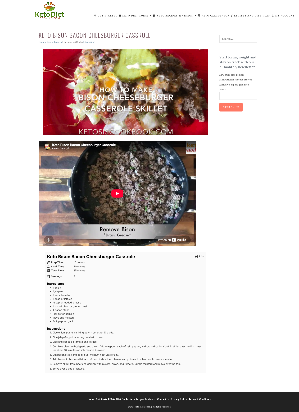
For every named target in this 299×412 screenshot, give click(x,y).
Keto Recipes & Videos (143, 399)
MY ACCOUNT (285, 15)
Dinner (42, 42)
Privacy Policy (179, 399)
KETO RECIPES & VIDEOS (175, 15)
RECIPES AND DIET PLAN (252, 15)
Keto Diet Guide (119, 399)
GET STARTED (108, 15)
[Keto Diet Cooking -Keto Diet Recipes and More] (49, 10)
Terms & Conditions (200, 399)
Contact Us (163, 399)
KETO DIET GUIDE (135, 15)
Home (91, 399)
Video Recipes (54, 42)
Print (201, 256)
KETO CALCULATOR (215, 15)
